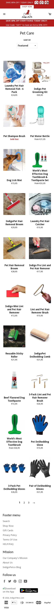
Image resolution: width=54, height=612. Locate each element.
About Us (8, 562)
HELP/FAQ (8, 544)
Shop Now (8, 525)
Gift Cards (8, 530)
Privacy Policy (10, 535)
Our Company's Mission (15, 558)
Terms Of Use (10, 539)
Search (6, 521)
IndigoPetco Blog (12, 567)
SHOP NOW (27, 7)
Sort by (27, 40)
